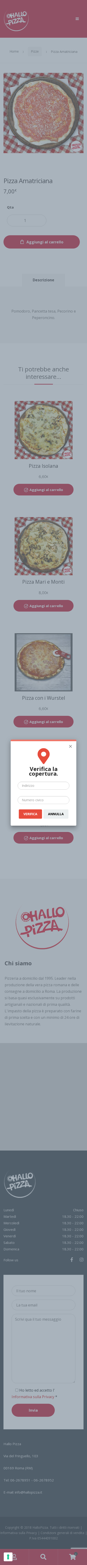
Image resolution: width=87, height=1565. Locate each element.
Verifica (30, 814)
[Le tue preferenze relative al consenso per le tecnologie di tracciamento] (8, 1556)
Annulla (56, 814)
